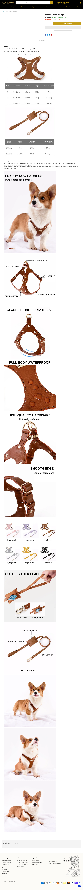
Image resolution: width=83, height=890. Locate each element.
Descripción (42, 40)
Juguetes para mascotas (38, 7)
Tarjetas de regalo (11, 7)
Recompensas (35, 860)
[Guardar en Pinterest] (51, 35)
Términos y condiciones (22, 862)
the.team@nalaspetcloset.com (54, 863)
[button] (63, 27)
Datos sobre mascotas (37, 862)
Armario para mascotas (52, 7)
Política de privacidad (6, 862)
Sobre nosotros (20, 866)
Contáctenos (72, 7)
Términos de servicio (6, 860)
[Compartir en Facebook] (45, 35)
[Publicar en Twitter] (47, 35)
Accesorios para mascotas (23, 7)
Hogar (3, 7)
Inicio (3, 11)
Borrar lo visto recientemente (73, 843)
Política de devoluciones (22, 864)
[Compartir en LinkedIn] (49, 35)
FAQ (3, 875)
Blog (78, 7)
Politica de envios (5, 871)
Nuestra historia (63, 7)
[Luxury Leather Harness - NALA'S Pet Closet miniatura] (4, 17)
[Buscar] (51, 2)
